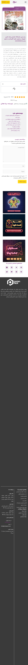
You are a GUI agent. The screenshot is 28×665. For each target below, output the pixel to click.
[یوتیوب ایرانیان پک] (11, 272)
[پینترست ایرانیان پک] (21, 272)
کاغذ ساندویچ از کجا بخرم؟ (14, 123)
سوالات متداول (24, 505)
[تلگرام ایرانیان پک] (16, 272)
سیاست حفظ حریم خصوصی (21, 491)
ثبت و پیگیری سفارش (23, 494)
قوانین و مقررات (24, 496)
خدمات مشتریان (24, 498)
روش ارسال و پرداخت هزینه (22, 507)
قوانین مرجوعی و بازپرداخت (22, 503)
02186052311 (8, 522)
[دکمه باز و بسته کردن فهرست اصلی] (25, 2)
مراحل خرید (24, 500)
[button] (5, 2)
